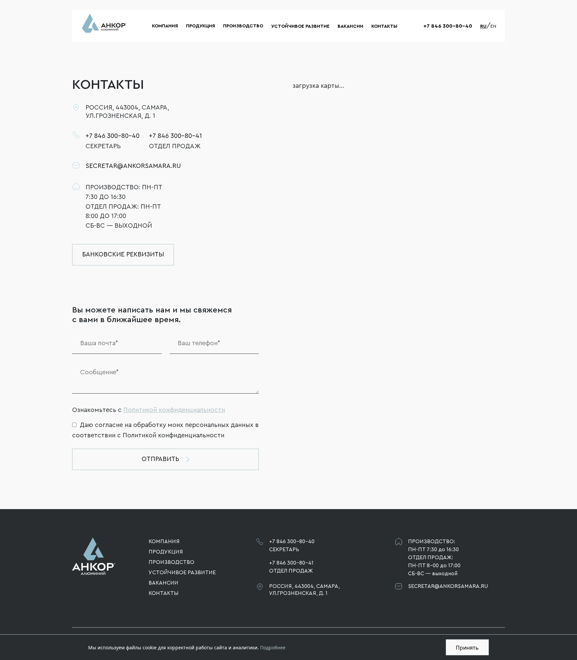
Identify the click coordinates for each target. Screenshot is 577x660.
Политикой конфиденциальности (174, 410)
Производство (243, 26)
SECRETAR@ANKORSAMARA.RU (124, 166)
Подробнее (272, 647)
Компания (165, 26)
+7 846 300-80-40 (447, 26)
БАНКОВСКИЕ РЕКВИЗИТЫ (123, 254)
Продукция (200, 26)
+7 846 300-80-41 (175, 136)
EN (493, 26)
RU (483, 26)
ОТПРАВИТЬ (160, 459)
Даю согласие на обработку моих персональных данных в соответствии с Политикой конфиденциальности (165, 430)
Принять (467, 647)
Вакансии (350, 26)
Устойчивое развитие (300, 26)
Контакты (384, 26)
